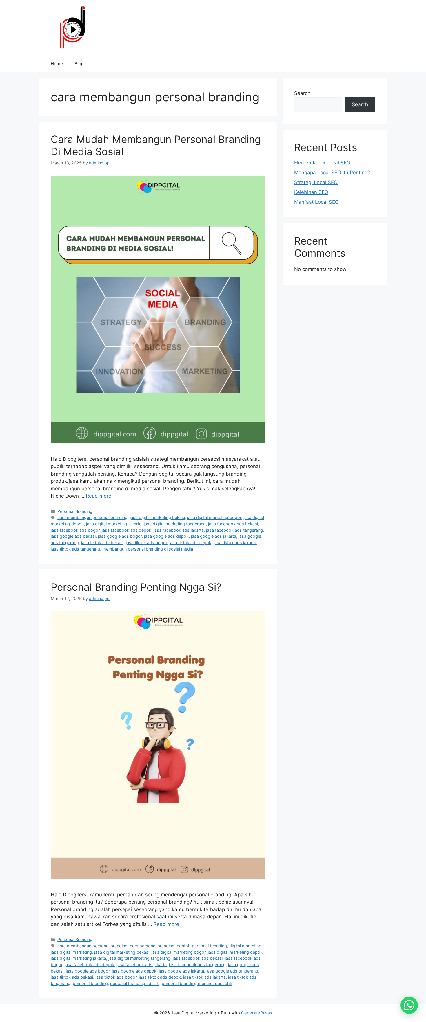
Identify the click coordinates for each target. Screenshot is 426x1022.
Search (302, 93)
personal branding (90, 983)
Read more (98, 496)
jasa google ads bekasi (73, 536)
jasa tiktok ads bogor (146, 542)
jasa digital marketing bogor (214, 517)
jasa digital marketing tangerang (175, 523)
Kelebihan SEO (311, 192)
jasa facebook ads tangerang (234, 530)
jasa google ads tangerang (232, 970)
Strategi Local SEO (316, 182)
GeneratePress (256, 1013)
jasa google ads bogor (120, 536)
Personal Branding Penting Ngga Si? (136, 587)
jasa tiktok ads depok (190, 542)
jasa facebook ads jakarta (179, 530)
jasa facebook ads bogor (75, 530)
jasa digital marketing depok (235, 952)
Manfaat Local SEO (316, 202)
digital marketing (245, 945)
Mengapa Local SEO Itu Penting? (332, 172)
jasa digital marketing (71, 952)
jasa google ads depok (166, 536)
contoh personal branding (202, 945)
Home (57, 63)
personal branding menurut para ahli (197, 983)
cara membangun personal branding (92, 517)
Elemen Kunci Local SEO (322, 163)
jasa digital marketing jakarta (113, 523)
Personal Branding (74, 511)
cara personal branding (152, 945)
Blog (79, 63)
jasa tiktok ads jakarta (235, 542)
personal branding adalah (134, 983)
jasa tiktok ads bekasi (102, 542)
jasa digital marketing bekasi (157, 517)
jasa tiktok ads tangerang (75, 548)
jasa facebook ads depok (126, 530)
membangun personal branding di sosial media (147, 548)
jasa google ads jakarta (213, 536)
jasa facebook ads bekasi (233, 523)
